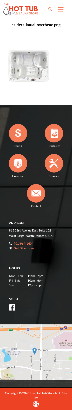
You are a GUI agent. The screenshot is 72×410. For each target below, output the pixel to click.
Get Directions (24, 248)
